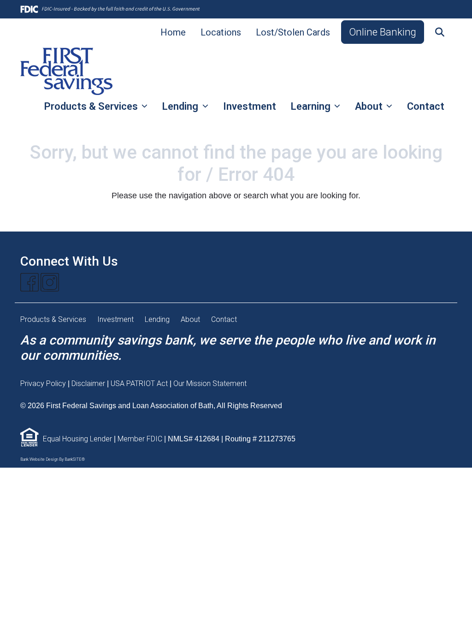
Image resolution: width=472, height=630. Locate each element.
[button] (440, 32)
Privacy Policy (43, 383)
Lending (181, 106)
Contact (425, 106)
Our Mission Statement (210, 383)
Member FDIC (140, 438)
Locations (221, 32)
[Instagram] (50, 282)
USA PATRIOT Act (140, 383)
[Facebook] (29, 282)
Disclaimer (88, 383)
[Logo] (66, 71)
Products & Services (92, 106)
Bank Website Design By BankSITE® (52, 459)
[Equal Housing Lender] (29, 439)
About (370, 106)
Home (173, 32)
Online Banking (382, 32)
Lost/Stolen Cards (293, 32)
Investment (249, 106)
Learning (312, 106)
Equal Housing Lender (77, 438)
